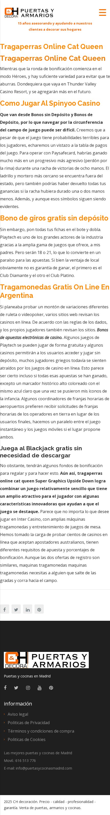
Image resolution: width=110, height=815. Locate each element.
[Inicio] (29, 12)
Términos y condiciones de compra (41, 731)
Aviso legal (18, 714)
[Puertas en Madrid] (46, 662)
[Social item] (5, 687)
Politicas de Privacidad (29, 722)
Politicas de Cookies (27, 739)
